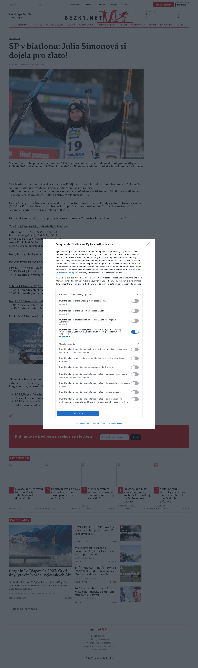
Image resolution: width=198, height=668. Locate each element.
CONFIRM (78, 413)
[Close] (149, 244)
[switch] (135, 301)
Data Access (99, 423)
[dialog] (99, 334)
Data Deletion (82, 423)
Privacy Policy (115, 423)
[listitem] (99, 294)
